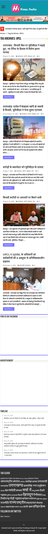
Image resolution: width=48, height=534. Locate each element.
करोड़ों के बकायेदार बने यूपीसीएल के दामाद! (23, 167)
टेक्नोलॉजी (14, 495)
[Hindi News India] (24, 7)
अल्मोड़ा (28, 481)
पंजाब (44, 495)
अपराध (16, 481)
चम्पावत (19, 490)
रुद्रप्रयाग (31, 502)
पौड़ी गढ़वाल (16, 498)
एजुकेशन (41, 485)
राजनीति (5, 502)
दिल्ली (20, 495)
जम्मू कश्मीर (35, 490)
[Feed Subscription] (47, 39)
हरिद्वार (36, 506)
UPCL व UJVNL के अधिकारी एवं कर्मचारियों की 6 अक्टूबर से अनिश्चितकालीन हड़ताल (23, 258)
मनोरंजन (32, 498)
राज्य (34, 56)
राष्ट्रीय (21, 502)
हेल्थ (43, 506)
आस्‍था (34, 481)
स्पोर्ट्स (21, 507)
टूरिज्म (9, 495)
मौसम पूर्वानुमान (43, 499)
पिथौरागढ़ (5, 498)
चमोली (12, 490)
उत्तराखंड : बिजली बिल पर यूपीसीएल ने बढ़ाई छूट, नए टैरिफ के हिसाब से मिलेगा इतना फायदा (24, 49)
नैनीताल (37, 494)
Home (2, 33)
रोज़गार (40, 502)
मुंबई (38, 499)
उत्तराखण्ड (20, 56)
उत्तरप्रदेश (4, 486)
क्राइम (2, 491)
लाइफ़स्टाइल (9, 507)
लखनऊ (3, 507)
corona (16, 478)
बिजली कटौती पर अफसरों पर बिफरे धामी (22, 197)
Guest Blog (24, 478)
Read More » (9, 97)
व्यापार (17, 507)
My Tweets (5, 516)
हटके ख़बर (28, 506)
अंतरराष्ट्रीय (6, 481)
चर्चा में (25, 56)
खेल (6, 490)
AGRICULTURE (6, 478)
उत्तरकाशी (21, 265)
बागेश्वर (25, 498)
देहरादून (30, 56)
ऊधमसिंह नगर (30, 485)
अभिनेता (22, 482)
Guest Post (33, 478)
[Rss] (24, 524)
